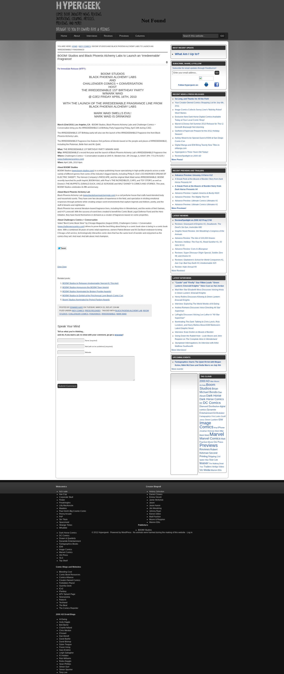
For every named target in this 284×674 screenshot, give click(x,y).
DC (201, 403)
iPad (215, 428)
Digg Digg (62, 267)
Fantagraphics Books (68, 544)
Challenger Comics (78, 314)
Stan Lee (213, 460)
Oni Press (218, 442)
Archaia (203, 385)
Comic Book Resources (69, 574)
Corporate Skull (66, 497)
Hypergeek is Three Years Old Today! (191, 152)
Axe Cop (63, 494)
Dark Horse (213, 395)
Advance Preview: (194, 175)
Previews (124, 35)
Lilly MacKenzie (66, 505)
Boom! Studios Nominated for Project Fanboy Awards (86, 300)
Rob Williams (65, 658)
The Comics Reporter (68, 608)
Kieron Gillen (155, 514)
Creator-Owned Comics (69, 580)
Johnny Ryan (155, 511)
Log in (189, 532)
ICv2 (61, 588)
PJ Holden (64, 655)
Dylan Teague (65, 644)
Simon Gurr (64, 667)
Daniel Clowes (155, 494)
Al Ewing (63, 619)
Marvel (217, 434)
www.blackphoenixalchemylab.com (99, 195)
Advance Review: (195, 238)
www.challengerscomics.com (70, 159)
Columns (140, 35)
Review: (186, 267)
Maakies (63, 508)
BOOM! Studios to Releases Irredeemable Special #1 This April (90, 283)
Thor (201, 467)
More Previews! (179, 208)
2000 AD (205, 381)
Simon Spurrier (66, 669)
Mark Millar (219, 431)
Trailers (208, 466)
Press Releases (92, 311)
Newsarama (64, 597)
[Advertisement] (179, 11)
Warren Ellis (216, 470)
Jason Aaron (154, 505)
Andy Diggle (64, 622)
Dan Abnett (64, 636)
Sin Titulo (63, 519)
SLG (61, 558)
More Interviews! (179, 350)
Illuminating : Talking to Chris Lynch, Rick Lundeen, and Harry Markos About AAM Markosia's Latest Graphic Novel (197, 325)
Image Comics (206, 425)
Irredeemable (108, 314)
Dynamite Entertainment (70, 541)
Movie (210, 442)
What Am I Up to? (187, 54)
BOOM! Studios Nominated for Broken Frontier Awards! (86, 291)
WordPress (126, 532)
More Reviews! (178, 271)
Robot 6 (62, 600)
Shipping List (214, 456)
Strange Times (65, 525)
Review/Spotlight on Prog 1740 (193, 220)
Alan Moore (214, 381)
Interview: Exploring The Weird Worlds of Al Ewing (197, 304)
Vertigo (215, 467)
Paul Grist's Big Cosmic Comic (72, 511)
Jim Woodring (155, 508)
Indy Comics (85, 46)
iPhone (221, 427)
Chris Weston (65, 630)
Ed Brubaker (219, 413)
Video (221, 467)
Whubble (63, 528)
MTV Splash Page (67, 594)
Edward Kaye (76, 307)
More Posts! (177, 159)
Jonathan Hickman (207, 431)
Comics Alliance (66, 577)
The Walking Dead (216, 463)
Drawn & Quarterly (67, 538)
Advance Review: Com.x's (191, 249)
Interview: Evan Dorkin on (194, 332)
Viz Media (205, 470)
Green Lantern (211, 420)
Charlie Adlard (65, 628)
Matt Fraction (155, 517)
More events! (177, 369)
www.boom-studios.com (83, 170)
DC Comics (212, 402)
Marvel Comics (210, 438)
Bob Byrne (64, 625)
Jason (152, 503)
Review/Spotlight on (188, 156)
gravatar (119, 335)
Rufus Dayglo (65, 661)
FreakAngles (65, 503)
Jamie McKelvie (156, 500)
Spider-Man (204, 460)
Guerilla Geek (65, 586)
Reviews (108, 35)
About (77, 35)
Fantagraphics (205, 416)
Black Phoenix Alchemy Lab (128, 311)
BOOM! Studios (145, 530)
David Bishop (65, 641)
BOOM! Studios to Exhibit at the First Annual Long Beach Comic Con (92, 295)
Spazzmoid (64, 522)
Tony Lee (63, 672)
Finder (62, 500)
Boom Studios (207, 386)
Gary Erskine (65, 650)
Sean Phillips (65, 664)
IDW (220, 419)
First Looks (216, 416)
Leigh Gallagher (66, 653)
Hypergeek (83, 5)
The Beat (63, 605)
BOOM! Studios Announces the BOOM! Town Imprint (85, 287)
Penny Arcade (65, 514)
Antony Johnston (156, 491)
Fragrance (95, 314)
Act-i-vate (63, 491)
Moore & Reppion (157, 519)
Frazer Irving (64, 647)
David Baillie (65, 639)
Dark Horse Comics (212, 399)
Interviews (92, 35)
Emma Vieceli (155, 497)
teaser (204, 463)
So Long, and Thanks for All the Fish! (192, 99)
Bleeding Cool (65, 572)
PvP (61, 517)
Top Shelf (63, 561)
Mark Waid (121, 314)
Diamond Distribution (209, 406)
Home (64, 35)
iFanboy (62, 591)
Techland (63, 602)
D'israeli (62, 633)
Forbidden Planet (67, 583)
